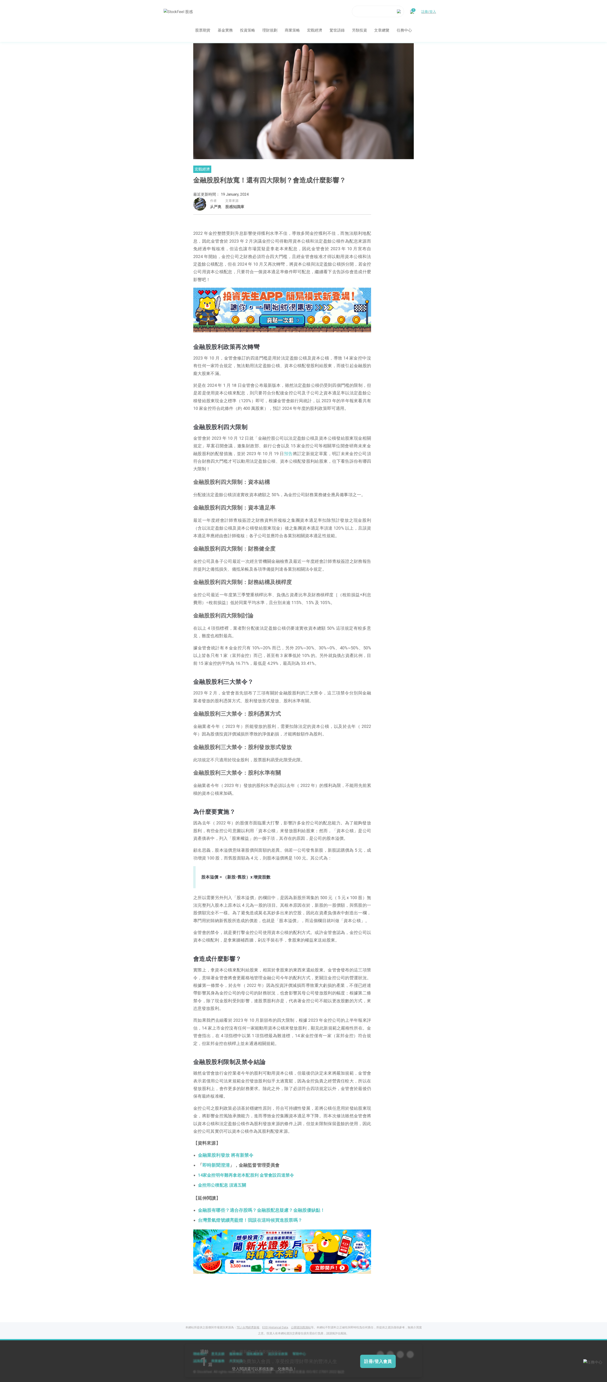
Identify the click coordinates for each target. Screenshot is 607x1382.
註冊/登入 (428, 11)
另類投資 (359, 30)
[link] (282, 309)
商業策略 (292, 30)
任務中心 (404, 30)
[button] (264, 327)
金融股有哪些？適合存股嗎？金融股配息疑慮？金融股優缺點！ (261, 1210)
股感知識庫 (234, 206)
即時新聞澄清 (216, 1165)
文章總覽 (381, 30)
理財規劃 (269, 30)
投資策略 (247, 30)
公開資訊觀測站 (301, 1327)
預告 (288, 453)
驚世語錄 (337, 30)
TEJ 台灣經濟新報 (248, 1327)
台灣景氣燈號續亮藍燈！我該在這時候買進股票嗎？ (250, 1220)
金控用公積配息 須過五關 (222, 1185)
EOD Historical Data (275, 1327)
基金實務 (225, 30)
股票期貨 (202, 30)
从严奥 (215, 206)
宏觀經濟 (314, 30)
